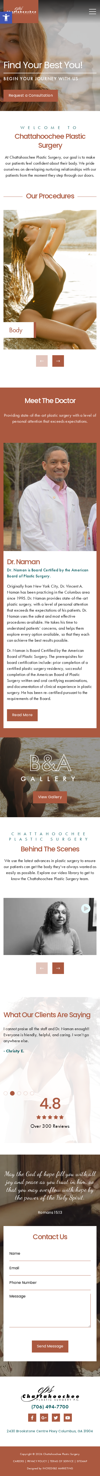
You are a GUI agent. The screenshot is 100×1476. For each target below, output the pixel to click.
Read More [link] (22, 715)
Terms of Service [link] (62, 1461)
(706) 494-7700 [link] (50, 1406)
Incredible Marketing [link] (58, 1468)
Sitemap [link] (82, 1461)
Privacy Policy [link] (37, 1461)
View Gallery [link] (50, 797)
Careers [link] (18, 1461)
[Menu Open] (93, 11)
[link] (6, 18)
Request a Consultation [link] (31, 96)
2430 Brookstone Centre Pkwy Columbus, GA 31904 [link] (50, 1431)
